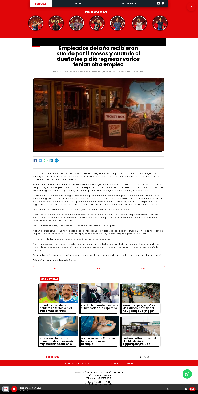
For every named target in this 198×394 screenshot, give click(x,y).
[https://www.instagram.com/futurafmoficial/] (162, 6)
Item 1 (55, 268)
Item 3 (143, 268)
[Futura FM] (35, 23)
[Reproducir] (191, 6)
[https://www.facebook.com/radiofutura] (158, 6)
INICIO (77, 3)
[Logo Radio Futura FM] (40, 5)
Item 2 (99, 268)
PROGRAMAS (129, 3)
